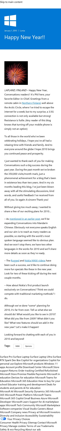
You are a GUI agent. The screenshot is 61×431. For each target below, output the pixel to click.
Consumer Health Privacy (13, 422)
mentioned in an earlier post (25, 218)
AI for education (32, 387)
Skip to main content (11, 1)
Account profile (14, 367)
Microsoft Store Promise (13, 374)
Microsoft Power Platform (19, 394)
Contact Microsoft (47, 422)
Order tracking (26, 370)
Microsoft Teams (42, 394)
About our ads (33, 429)
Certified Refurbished (46, 370)
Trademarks (47, 426)
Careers (42, 408)
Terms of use (34, 426)
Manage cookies (17, 426)
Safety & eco (7, 429)
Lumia (22, 30)
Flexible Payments (36, 374)
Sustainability (46, 415)
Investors (55, 412)
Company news (19, 412)
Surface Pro (6, 356)
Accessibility (31, 415)
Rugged (15, 260)
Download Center (32, 367)
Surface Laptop (21, 356)
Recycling (19, 429)
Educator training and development (27, 384)
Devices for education (23, 377)
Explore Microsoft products (28, 363)
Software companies (11, 408)
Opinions (28, 346)
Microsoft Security (23, 391)
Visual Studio (30, 408)
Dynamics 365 (42, 391)
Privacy (4, 426)
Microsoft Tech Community (20, 405)
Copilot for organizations (34, 360)
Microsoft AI (6, 391)
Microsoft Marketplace (48, 405)
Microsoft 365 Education (24, 381)
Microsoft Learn (20, 401)
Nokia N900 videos (35, 260)
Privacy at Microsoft (39, 412)
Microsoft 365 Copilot (12, 398)
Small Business (32, 398)
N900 (17, 346)
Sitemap (32, 422)
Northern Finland (31, 103)
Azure (44, 398)
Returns (13, 370)
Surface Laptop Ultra (41, 356)
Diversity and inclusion (12, 415)
